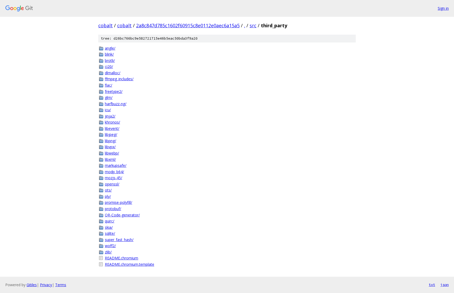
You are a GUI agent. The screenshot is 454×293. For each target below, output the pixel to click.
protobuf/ (113, 208)
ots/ (108, 190)
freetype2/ (113, 91)
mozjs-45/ (113, 177)
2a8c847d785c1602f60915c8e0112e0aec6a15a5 (188, 25)
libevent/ (112, 128)
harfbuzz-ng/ (115, 103)
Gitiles (32, 284)
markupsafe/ (115, 165)
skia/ (109, 227)
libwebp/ (112, 153)
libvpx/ (110, 146)
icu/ (108, 109)
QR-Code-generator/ (122, 214)
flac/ (108, 85)
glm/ (108, 97)
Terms (60, 284)
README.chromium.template (129, 264)
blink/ (109, 54)
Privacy (46, 284)
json (444, 284)
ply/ (108, 196)
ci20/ (109, 66)
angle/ (110, 48)
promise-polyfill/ (118, 202)
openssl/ (112, 184)
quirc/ (109, 221)
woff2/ (110, 245)
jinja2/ (110, 116)
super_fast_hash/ (119, 239)
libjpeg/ (111, 134)
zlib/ (108, 251)
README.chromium (121, 257)
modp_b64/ (114, 171)
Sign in (443, 8)
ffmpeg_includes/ (119, 78)
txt (432, 284)
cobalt (105, 25)
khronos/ (112, 122)
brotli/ (110, 60)
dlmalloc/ (112, 72)
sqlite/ (110, 233)
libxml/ (110, 159)
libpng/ (110, 140)
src (253, 25)
